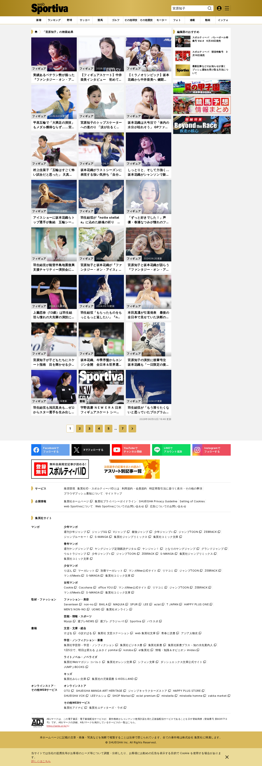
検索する (209, 8)
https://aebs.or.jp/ (58, 725)
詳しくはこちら (41, 761)
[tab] (69, 20)
